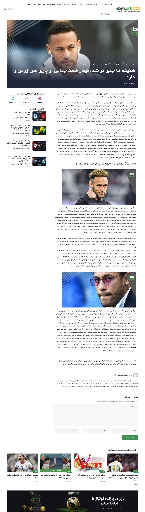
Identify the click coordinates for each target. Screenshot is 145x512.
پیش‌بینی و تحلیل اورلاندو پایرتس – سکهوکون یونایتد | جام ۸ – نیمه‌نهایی (18, 143)
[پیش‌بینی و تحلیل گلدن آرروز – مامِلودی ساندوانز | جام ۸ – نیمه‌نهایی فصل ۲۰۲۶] (39, 130)
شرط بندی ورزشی (99, 361)
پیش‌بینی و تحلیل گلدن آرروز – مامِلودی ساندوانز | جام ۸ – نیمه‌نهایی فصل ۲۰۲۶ (19, 127)
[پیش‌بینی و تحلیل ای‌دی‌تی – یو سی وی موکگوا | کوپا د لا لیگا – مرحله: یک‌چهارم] (39, 161)
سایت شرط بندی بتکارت (128, 64)
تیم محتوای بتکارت (129, 84)
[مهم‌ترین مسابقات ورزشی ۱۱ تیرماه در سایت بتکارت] (22, 463)
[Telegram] (26, 100)
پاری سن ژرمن (131, 364)
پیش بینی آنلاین (122, 364)
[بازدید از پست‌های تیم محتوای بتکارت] (135, 375)
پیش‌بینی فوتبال (79, 364)
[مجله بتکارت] (128, 9)
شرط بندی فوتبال (111, 361)
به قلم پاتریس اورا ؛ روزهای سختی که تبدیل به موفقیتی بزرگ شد (91, 476)
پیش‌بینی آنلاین (89, 364)
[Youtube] (39, 100)
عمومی (118, 64)
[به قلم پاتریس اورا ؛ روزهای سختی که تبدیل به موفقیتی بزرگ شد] (89, 463)
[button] (8, 9)
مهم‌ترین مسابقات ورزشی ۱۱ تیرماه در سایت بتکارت (22, 476)
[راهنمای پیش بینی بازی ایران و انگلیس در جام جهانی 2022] (55, 463)
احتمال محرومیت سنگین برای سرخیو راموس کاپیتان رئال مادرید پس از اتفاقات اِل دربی (123, 478)
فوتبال (60, 361)
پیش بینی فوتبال (111, 364)
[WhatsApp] (13, 100)
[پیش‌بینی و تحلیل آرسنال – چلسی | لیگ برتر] (39, 116)
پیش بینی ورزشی (100, 364)
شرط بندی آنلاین (121, 361)
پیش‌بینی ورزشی (68, 364)
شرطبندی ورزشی (78, 361)
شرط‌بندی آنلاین (68, 361)
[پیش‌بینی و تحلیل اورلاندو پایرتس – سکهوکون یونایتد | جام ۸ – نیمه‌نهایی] (39, 146)
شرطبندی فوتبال (88, 361)
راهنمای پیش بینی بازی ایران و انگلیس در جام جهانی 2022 (56, 476)
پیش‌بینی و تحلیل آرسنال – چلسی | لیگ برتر (20, 113)
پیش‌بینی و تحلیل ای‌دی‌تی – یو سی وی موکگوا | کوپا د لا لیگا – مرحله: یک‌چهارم (19, 158)
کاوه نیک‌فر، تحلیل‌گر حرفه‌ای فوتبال (21, 118)
